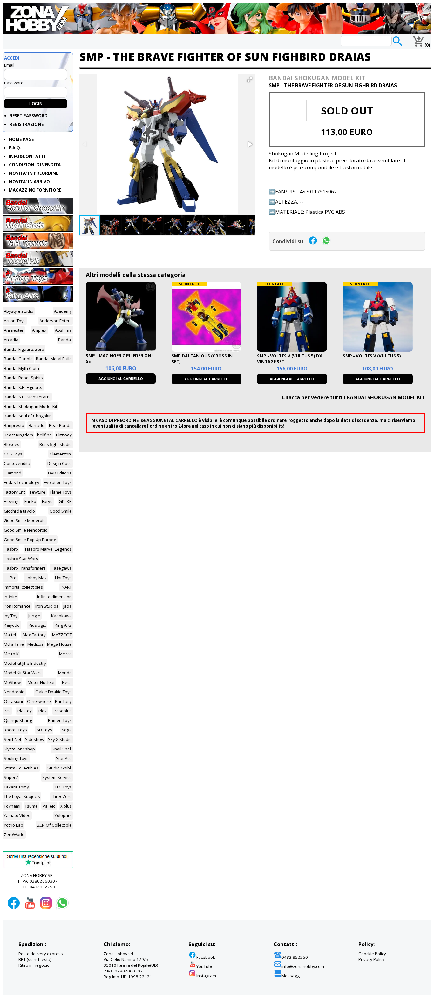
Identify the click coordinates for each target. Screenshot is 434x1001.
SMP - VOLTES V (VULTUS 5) (372, 356)
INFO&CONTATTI (27, 156)
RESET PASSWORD (29, 116)
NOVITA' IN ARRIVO (29, 182)
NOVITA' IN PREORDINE (33, 173)
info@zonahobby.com (302, 966)
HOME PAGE (21, 139)
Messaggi (291, 975)
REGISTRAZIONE (27, 124)
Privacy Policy (371, 959)
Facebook (205, 957)
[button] (250, 80)
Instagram (206, 975)
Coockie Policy (372, 954)
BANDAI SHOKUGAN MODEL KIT (317, 78)
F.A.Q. (15, 148)
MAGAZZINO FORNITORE (35, 190)
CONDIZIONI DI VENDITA (35, 164)
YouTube (205, 966)
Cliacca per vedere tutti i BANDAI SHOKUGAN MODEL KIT (353, 397)
